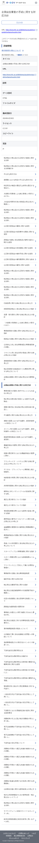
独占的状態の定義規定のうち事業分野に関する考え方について (19, 370)
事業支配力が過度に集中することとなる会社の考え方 (19, 392)
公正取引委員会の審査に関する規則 (16, 226)
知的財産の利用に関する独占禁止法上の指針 (19, 479)
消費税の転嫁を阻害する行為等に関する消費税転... (19, 782)
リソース (19, 22)
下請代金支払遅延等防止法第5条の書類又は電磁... (19, 679)
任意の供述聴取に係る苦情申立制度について (19, 600)
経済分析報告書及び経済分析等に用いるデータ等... (19, 820)
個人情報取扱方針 (19, 835)
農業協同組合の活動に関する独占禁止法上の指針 (19, 536)
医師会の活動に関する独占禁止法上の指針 (19, 339)
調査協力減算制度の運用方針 (14, 606)
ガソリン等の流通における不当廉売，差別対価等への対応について (19, 430)
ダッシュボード (14, 838)
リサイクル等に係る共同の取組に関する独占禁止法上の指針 (19, 354)
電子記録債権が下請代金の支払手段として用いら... (19, 728)
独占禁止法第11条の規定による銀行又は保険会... (19, 400)
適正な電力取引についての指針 (15, 499)
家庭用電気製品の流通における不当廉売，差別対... (19, 438)
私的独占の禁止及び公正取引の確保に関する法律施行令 (19, 167)
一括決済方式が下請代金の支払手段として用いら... (19, 695)
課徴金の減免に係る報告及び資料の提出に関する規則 (19, 241)
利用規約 (9, 835)
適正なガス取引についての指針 (15, 505)
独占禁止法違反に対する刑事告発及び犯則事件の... (19, 622)
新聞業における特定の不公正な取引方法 (18, 180)
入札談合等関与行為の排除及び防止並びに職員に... (19, 203)
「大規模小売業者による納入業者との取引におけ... (19, 324)
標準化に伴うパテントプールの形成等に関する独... (19, 493)
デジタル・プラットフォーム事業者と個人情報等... (19, 471)
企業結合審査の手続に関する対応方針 (17, 385)
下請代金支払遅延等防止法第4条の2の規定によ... (19, 671)
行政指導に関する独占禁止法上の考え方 (18, 303)
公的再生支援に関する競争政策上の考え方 (19, 789)
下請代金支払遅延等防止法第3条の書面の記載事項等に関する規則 (19, 663)
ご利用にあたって (23, 833)
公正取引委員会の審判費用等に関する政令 (19, 259)
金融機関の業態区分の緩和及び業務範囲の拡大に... (19, 528)
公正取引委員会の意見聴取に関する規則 (18, 248)
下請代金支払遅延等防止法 (13, 650)
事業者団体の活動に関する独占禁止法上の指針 (19, 332)
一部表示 (19, 55)
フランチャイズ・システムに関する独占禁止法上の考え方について (19, 463)
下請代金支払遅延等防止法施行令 (16, 656)
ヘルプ (34, 833)
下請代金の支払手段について (14, 743)
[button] (36, 2)
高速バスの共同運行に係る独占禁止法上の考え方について (19, 544)
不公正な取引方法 (10, 174)
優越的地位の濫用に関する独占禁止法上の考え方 (19, 446)
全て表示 (25, 55)
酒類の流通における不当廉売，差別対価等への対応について (19, 422)
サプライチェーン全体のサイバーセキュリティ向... (19, 812)
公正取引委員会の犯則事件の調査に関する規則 (19, 233)
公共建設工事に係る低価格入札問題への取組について (19, 635)
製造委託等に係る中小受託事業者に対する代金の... (19, 687)
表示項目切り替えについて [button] (11, 50)
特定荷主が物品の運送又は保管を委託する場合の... (19, 187)
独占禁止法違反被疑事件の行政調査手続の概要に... (19, 592)
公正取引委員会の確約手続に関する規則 (18, 254)
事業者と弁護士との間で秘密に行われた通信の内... (19, 613)
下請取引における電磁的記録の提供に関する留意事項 (19, 712)
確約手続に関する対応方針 (13, 579)
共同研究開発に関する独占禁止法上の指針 (19, 486)
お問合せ (30, 835)
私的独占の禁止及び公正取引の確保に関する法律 (19, 159)
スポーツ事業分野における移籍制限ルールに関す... (19, 558)
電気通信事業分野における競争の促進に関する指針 (19, 512)
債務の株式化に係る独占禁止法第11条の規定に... (19, 408)
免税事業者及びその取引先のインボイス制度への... (19, 644)
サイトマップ (25, 838)
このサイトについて (9, 833)
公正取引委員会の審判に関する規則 (16, 265)
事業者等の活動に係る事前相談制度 (16, 573)
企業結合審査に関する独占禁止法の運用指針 (19, 378)
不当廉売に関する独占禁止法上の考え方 (18, 415)
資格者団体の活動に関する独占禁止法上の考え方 (19, 362)
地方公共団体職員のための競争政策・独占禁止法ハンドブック (19, 796)
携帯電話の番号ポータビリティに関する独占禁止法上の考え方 (19, 520)
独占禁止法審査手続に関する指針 (16, 585)
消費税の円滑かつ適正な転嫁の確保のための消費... (19, 750)
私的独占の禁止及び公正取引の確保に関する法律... (19, 211)
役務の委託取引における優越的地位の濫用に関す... (19, 454)
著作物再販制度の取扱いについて (16, 628)
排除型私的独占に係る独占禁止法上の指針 (19, 309)
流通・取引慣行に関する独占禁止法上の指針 (19, 316)
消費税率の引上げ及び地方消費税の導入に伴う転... (19, 720)
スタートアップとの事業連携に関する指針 (19, 551)
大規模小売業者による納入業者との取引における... (19, 195)
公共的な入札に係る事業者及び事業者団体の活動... (19, 346)
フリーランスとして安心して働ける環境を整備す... (19, 566)
